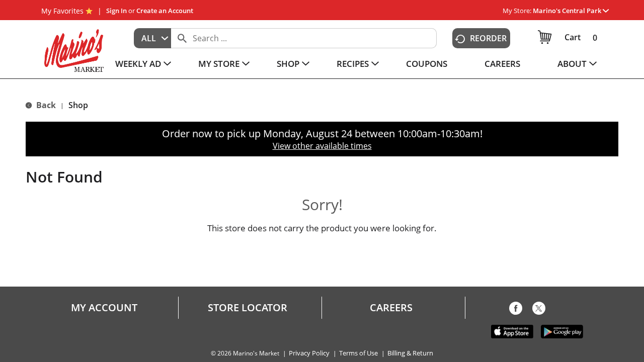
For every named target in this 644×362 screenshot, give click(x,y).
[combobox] (152, 38)
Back (45, 105)
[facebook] (515, 310)
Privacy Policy (309, 353)
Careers (391, 308)
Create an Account (164, 10)
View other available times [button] (322, 145)
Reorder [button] (488, 38)
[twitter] (538, 310)
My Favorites (62, 11)
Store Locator (247, 308)
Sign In (116, 10)
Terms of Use (358, 353)
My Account (104, 308)
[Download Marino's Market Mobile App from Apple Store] (512, 330)
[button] (571, 10)
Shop (78, 105)
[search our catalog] (182, 38)
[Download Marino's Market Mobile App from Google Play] (562, 330)
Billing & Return (410, 353)
